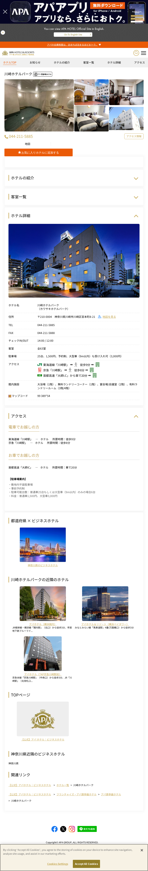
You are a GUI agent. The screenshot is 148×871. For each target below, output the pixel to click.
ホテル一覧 (62, 785)
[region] (74, 64)
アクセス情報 (133, 136)
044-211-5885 (21, 136)
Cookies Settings (57, 864)
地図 (27, 144)
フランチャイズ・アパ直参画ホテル (76, 794)
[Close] (142, 850)
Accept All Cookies (86, 864)
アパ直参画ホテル (111, 794)
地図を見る (109, 317)
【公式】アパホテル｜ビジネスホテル (29, 785)
